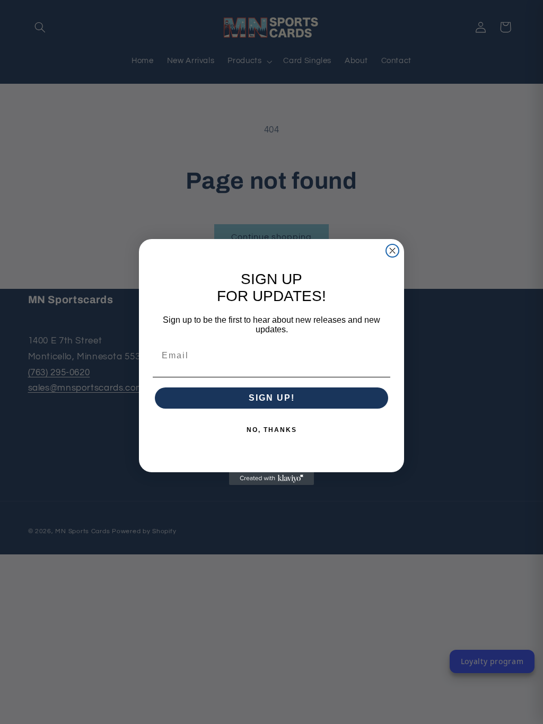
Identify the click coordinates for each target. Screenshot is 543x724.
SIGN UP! (272, 397)
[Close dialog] (392, 250)
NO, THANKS (272, 430)
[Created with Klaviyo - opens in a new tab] (271, 478)
